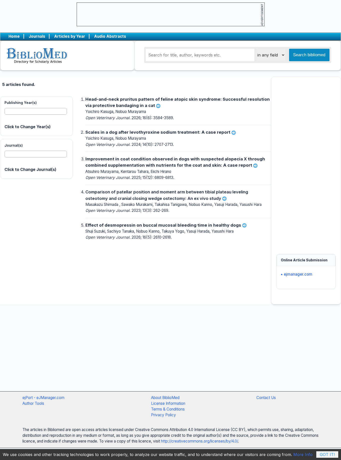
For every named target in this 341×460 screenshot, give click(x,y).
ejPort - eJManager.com (43, 397)
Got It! (327, 454)
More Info (303, 454)
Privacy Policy (163, 415)
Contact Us (266, 397)
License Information (168, 403)
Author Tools (33, 403)
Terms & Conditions (168, 409)
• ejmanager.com (296, 274)
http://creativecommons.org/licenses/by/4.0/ (199, 441)
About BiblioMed (165, 397)
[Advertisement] (306, 163)
